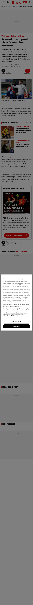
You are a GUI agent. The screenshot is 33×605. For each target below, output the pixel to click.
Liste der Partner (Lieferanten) (10, 315)
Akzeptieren (16, 326)
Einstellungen (16, 321)
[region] (16, 302)
